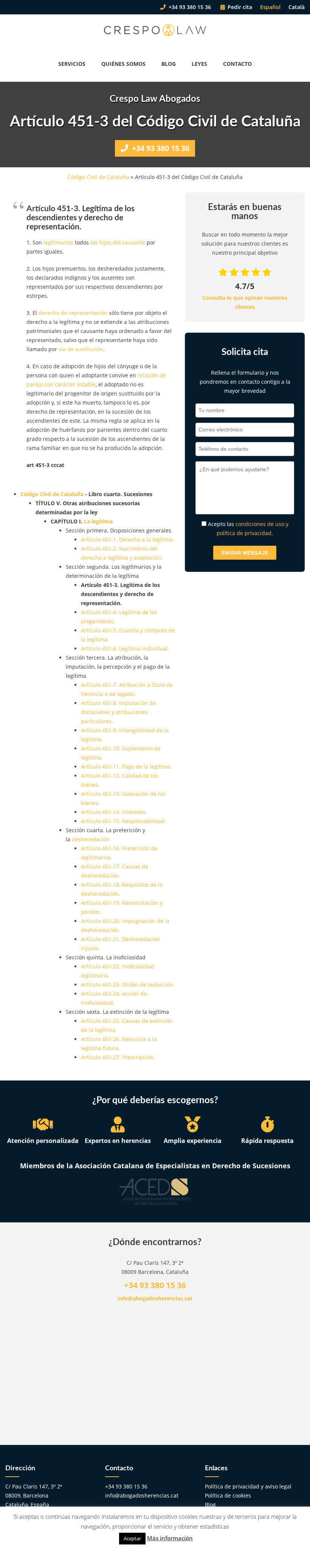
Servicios (71, 63)
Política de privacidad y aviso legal (248, 1486)
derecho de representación (73, 312)
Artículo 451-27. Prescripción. (118, 1057)
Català (296, 7)
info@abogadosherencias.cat (155, 1298)
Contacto (237, 63)
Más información (170, 1538)
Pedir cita (239, 7)
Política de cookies (228, 1495)
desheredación (91, 839)
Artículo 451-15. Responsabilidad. (123, 821)
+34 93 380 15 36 (189, 7)
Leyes (199, 63)
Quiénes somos (123, 63)
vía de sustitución (81, 349)
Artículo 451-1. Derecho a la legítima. (127, 539)
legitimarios (58, 242)
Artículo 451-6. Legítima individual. (125, 648)
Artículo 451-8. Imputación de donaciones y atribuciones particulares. (118, 712)
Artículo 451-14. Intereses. (114, 812)
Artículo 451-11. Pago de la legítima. (126, 766)
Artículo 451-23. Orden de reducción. (128, 984)
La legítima (98, 521)
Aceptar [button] (132, 1538)
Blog (168, 63)
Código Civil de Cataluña (98, 177)
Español (270, 7)
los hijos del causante (117, 242)
